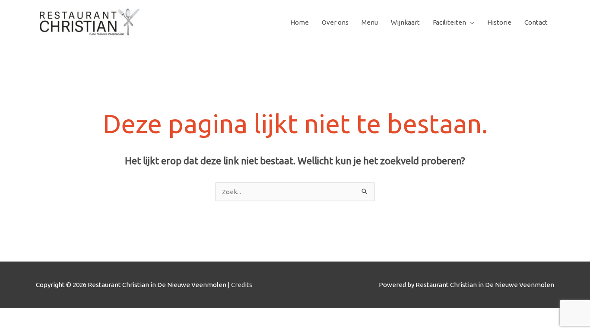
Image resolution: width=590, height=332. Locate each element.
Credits (241, 284)
